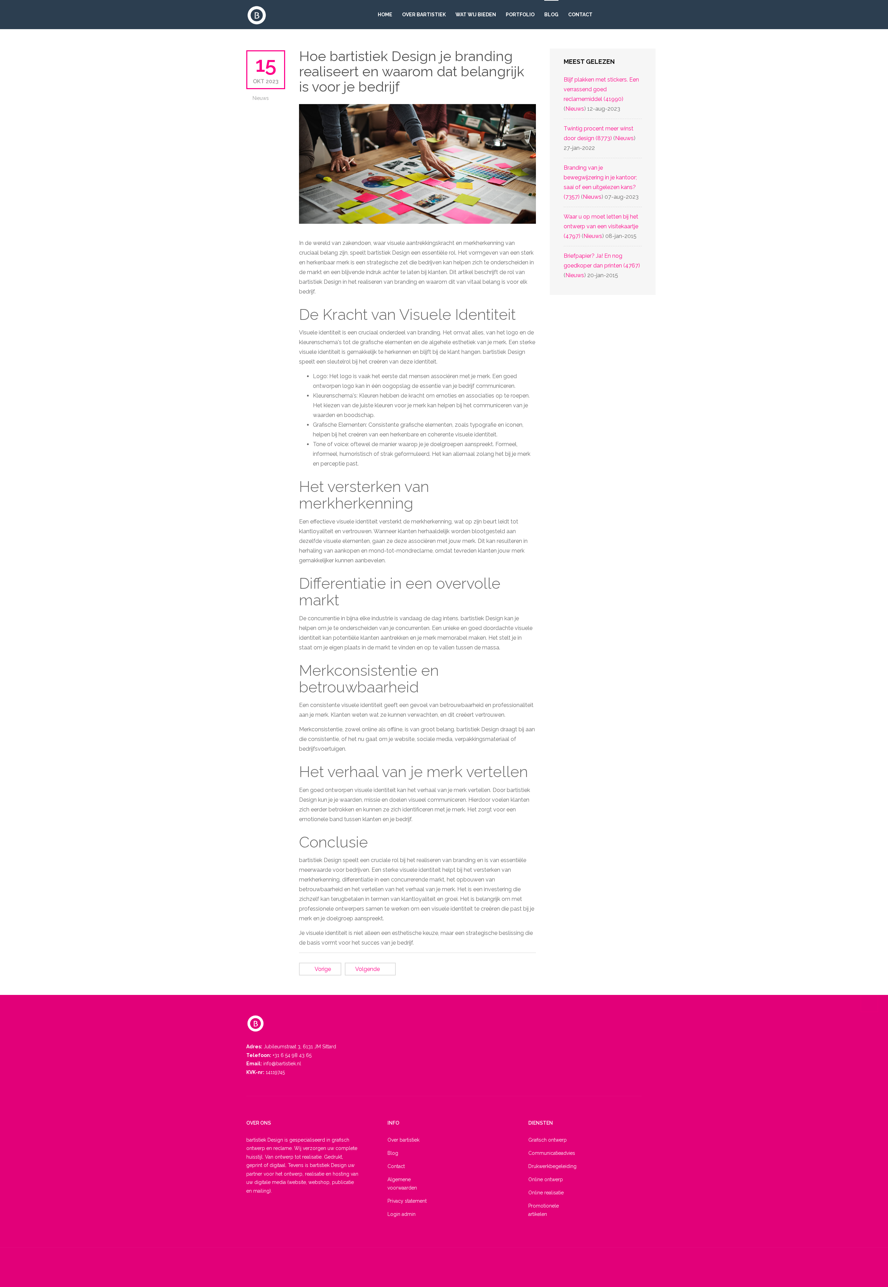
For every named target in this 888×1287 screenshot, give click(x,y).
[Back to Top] (869, 1003)
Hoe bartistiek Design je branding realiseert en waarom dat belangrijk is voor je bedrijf (411, 71)
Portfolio (520, 14)
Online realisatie (546, 1192)
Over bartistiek (424, 14)
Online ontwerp (545, 1179)
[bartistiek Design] (256, 15)
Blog (551, 14)
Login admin (401, 1214)
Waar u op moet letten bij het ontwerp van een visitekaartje (601, 226)
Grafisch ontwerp (547, 1140)
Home (385, 14)
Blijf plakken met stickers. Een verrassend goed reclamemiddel (601, 89)
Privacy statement (407, 1201)
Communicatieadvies (549, 1153)
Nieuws (261, 98)
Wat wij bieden (475, 14)
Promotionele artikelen (543, 1210)
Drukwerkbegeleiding (549, 1166)
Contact (580, 14)
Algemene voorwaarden (402, 1184)
